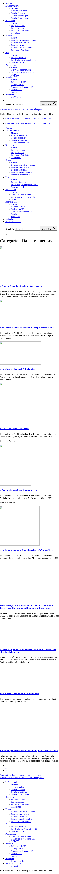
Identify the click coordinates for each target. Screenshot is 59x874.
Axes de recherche (19, 11)
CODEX (15, 75)
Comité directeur (18, 13)
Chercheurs (16, 33)
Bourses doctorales (19, 45)
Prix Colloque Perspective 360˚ (24, 829)
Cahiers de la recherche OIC (23, 72)
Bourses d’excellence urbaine (23, 40)
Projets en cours (18, 25)
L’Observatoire (12, 6)
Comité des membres (20, 18)
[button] (6, 100)
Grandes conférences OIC (22, 87)
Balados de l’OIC (18, 82)
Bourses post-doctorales (21, 48)
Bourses (8, 35)
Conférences (16, 89)
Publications (10, 65)
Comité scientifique (19, 15)
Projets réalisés (17, 28)
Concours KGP (17, 62)
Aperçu (14, 23)
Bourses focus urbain (20, 43)
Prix (7, 52)
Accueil (8, 3)
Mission (14, 8)
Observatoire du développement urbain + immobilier (28, 118)
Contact (14, 866)
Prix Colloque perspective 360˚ (24, 60)
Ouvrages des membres (21, 70)
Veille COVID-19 (13, 97)
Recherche (10, 20)
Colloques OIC (17, 84)
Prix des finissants (18, 57)
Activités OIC (11, 77)
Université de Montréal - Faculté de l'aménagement (22, 109)
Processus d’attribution (21, 30)
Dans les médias (18, 861)
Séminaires (15, 92)
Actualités (9, 94)
